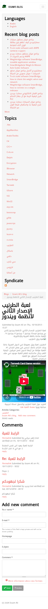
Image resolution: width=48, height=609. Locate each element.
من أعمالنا (11, 273)
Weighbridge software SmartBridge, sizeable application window (26, 61)
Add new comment (26, 415)
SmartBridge (12, 179)
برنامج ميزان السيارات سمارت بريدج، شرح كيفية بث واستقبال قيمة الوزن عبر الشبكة (25, 104)
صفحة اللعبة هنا (28, 407)
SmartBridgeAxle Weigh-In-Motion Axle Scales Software (25, 66)
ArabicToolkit (12, 136)
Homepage (7, 536)
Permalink (6, 438)
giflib (9, 218)
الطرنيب (10, 245)
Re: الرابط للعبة (13, 459)
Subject (5, 546)
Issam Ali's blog (19, 294)
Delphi (10, 157)
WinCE (9, 201)
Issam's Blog (15, 7)
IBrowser (11, 168)
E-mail (5, 520)
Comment (7, 557)
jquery (9, 229)
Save (8, 588)
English (13, 26)
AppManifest (12, 130)
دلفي (9, 256)
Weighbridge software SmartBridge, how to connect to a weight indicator (26, 87)
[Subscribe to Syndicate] (24, 285)
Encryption (11, 163)
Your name (8, 509)
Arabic (13, 24)
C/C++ (9, 147)
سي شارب (11, 262)
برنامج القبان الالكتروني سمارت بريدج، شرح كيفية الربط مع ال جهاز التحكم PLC (26, 96)
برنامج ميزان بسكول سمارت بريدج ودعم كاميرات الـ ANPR (24, 55)
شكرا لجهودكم (13, 481)
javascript (11, 223)
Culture (10, 152)
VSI (8, 196)
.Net (8, 125)
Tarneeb (10, 185)
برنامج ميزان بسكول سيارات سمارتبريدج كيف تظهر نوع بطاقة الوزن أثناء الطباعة (24, 42)
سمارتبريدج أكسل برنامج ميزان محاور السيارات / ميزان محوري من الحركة (26, 72)
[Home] (4, 6)
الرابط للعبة (10, 433)
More (7, 112)
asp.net (10, 207)
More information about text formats (25, 581)
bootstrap (11, 212)
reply (4, 451)
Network (10, 174)
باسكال (10, 251)
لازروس (10, 267)
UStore (10, 190)
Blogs (6, 294)
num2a (10, 240)
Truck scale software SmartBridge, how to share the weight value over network (26, 79)
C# (8, 141)
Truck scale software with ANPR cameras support (24, 49)
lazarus (10, 234)
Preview (18, 588)
